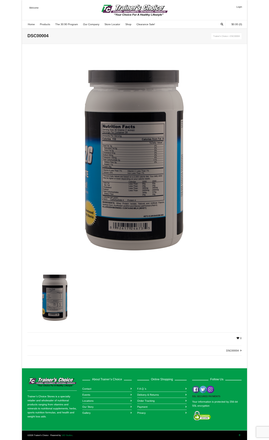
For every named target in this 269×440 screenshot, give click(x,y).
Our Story (88, 406)
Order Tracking (146, 400)
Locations (88, 400)
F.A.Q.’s (141, 388)
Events (86, 394)
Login (239, 7)
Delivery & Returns (148, 394)
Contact (86, 388)
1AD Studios (66, 435)
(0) (236, 24)
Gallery (86, 412)
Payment (142, 406)
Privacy (141, 412)
